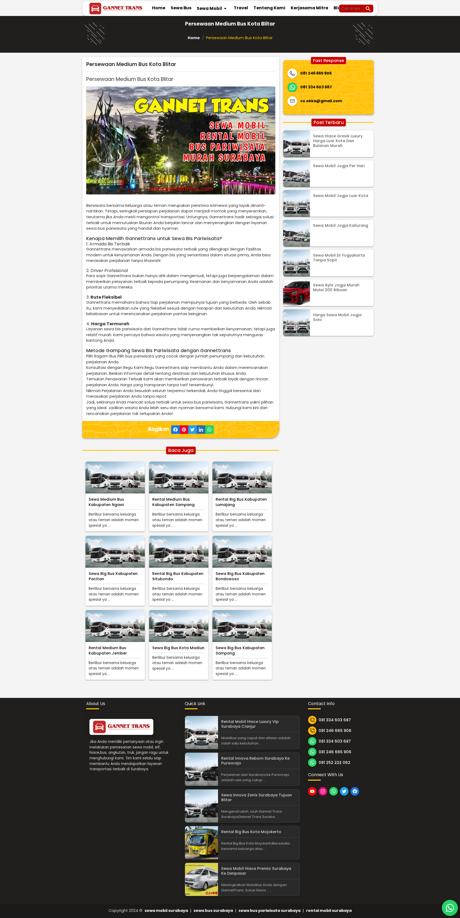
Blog (338, 7)
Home (158, 7)
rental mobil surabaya (329, 910)
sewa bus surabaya (213, 910)
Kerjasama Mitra (309, 7)
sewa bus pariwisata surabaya (270, 910)
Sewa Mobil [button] (212, 8)
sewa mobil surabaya (166, 910)
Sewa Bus (181, 7)
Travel (241, 7)
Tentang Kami (269, 7)
